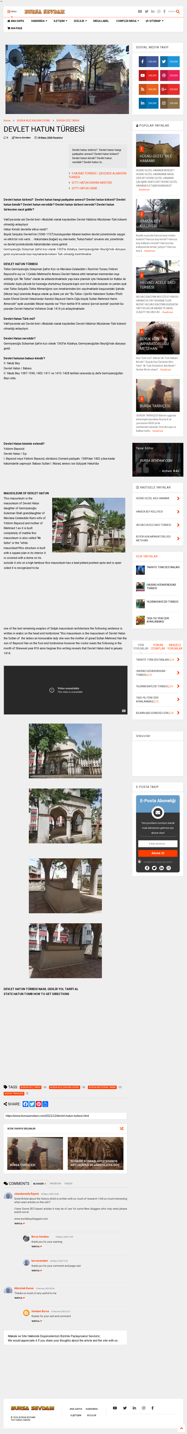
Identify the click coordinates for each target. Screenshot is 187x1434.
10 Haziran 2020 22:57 (60, 1312)
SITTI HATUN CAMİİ (84, 188)
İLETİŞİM (59, 21)
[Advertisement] (34, 169)
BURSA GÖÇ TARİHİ (68, 120)
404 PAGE (16, 28)
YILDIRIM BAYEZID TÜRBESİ (162, 601)
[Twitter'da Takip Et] (154, 868)
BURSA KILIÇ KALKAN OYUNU (33, 120)
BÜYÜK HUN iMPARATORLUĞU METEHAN (154, 344)
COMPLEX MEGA (126, 21)
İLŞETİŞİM (75, 1415)
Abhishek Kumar (24, 1288)
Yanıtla (18, 1223)
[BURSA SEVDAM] (44, 13)
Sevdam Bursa (40, 1311)
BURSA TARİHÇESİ (22, 1165)
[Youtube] (140, 12)
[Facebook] (164, 12)
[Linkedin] (152, 12)
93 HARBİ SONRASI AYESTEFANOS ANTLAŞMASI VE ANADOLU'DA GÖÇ (95, 1163)
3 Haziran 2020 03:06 (45, 1289)
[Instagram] (159, 12)
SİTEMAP (155, 21)
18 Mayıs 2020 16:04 (50, 1194)
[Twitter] (146, 12)
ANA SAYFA (17, 21)
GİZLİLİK (79, 21)
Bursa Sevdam (40, 1236)
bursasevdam (39, 1260)
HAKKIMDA (38, 21)
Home (7, 120)
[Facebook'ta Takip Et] (147, 868)
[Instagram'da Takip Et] (168, 868)
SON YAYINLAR (147, 556)
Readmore (144, 189)
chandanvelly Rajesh (26, 1193)
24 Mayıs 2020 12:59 (59, 1261)
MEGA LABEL (101, 21)
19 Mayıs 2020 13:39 (64, 1237)
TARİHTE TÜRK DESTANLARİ (163, 567)
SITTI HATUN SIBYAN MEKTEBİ (92, 182)
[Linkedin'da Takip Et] (161, 868)
